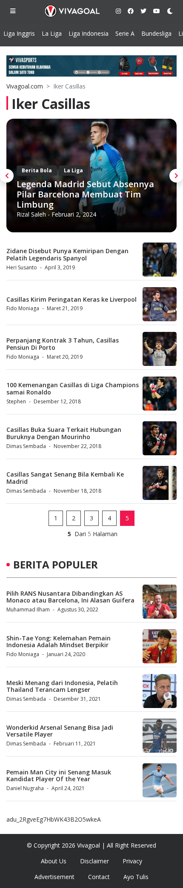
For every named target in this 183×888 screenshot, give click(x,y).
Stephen (16, 401)
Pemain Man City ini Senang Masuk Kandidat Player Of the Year (58, 775)
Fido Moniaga (22, 308)
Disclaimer (94, 861)
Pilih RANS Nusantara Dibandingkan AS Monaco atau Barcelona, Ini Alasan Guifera (70, 597)
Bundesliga (156, 33)
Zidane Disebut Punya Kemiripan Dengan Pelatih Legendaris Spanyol (67, 254)
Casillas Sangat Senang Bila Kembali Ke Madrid (65, 477)
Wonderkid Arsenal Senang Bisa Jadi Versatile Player (59, 731)
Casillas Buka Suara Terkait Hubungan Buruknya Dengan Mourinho (63, 433)
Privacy (132, 861)
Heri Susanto (21, 267)
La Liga (52, 33)
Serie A (124, 33)
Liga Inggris (19, 33)
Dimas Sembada (26, 446)
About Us (53, 861)
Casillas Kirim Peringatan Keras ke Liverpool (71, 299)
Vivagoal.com (24, 86)
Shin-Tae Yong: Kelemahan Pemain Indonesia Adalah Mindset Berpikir (58, 641)
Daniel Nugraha (25, 788)
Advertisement (54, 877)
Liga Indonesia (89, 33)
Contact (99, 877)
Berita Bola (37, 170)
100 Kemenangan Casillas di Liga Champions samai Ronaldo (72, 388)
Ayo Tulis (136, 877)
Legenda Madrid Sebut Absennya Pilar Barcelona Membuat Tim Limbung (85, 194)
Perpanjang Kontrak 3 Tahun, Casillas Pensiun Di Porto (62, 343)
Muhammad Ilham (28, 609)
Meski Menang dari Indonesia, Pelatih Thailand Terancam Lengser (62, 686)
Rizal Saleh (31, 214)
